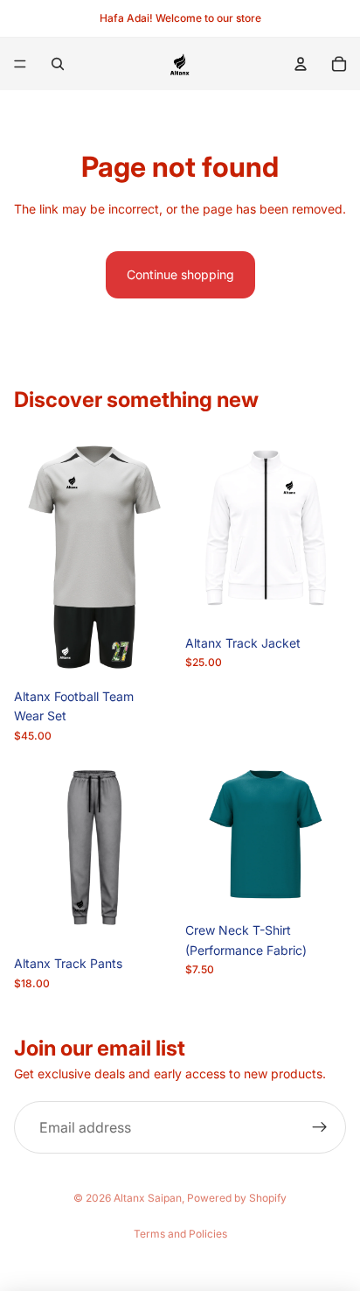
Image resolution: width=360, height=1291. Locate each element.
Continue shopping (180, 274)
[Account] (300, 64)
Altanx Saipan (148, 1197)
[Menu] (20, 64)
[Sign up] (319, 1127)
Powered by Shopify (237, 1197)
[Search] (57, 64)
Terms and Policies (180, 1233)
